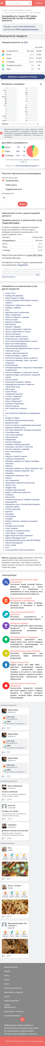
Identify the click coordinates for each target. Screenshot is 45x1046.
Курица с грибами (13, 307)
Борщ (7, 454)
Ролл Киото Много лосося (16, 336)
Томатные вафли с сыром (16, 355)
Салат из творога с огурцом (17, 317)
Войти (39, 3)
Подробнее (22, 265)
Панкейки (9, 473)
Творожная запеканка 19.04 (17, 475)
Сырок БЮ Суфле (35, 12)
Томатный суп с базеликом (17, 339)
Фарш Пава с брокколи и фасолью (20, 483)
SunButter (9, 495)
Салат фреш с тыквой (14, 533)
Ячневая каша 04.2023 (14, 526)
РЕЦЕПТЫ (7, 971)
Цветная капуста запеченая (17, 312)
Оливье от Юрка (12, 418)
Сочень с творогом (13, 396)
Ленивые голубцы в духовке (17, 444)
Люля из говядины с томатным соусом (21, 372)
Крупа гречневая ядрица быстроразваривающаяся (16, 344)
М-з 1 (7, 547)
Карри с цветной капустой (16, 353)
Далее (22, 204)
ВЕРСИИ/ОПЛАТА (9, 1007)
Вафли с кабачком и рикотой (17, 492)
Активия (8, 519)
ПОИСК (6, 984)
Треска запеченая (13, 334)
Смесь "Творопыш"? (13, 401)
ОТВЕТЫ (6, 996)
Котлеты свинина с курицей (17, 449)
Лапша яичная (11, 437)
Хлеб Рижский (11, 365)
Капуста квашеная (13, 442)
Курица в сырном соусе (15, 427)
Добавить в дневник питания (22, 76)
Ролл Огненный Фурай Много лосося (21, 341)
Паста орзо (10, 389)
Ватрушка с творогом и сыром (18, 305)
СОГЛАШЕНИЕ (9, 1016)
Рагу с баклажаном (13, 451)
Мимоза (8, 466)
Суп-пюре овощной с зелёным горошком (23, 430)
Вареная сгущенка (13, 322)
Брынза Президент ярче (15, 538)
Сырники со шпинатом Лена (17, 531)
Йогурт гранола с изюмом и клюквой (21, 521)
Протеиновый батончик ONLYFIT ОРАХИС (23, 540)
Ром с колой (10, 545)
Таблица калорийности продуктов (21, 10)
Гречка (8, 523)
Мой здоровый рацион (27, 29)
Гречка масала (11, 379)
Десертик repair (12, 423)
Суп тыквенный (12, 480)
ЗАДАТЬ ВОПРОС (9, 1011)
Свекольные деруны (14, 543)
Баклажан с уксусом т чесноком (19, 447)
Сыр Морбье (10, 516)
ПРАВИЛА (17, 1016)
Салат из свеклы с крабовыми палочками (23, 425)
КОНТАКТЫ (20, 1011)
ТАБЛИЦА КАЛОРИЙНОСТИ (13, 988)
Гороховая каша (12, 432)
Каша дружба (11, 502)
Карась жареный (12, 399)
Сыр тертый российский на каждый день (22, 413)
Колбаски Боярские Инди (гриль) (19, 420)
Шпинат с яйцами (13, 327)
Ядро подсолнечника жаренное (19, 535)
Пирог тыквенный (13, 315)
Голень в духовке (12, 509)
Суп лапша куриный (14, 435)
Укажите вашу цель (10, 178)
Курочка (9, 511)
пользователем (26, 26)
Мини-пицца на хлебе (14, 298)
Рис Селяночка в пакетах (16, 408)
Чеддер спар (10, 487)
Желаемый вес (8, 193)
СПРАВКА (7, 1005)
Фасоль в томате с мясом (16, 456)
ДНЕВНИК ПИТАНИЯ (10, 967)
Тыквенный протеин (14, 394)
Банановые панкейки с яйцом (18, 382)
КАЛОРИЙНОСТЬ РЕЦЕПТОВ (13, 992)
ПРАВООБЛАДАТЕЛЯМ (11, 1001)
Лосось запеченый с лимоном (18, 329)
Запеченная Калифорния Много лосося (22, 348)
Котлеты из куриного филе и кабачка (21, 358)
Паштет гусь (10, 485)
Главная (4, 10)
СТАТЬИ (6, 980)
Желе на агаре (11, 319)
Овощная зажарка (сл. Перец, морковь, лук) (24, 468)
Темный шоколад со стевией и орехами (22, 499)
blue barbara (10, 324)
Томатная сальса (12, 351)
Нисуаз (8, 478)
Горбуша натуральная (14, 459)
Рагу (7, 310)
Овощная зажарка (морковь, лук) (19, 471)
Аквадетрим (10, 439)
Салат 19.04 (10, 293)
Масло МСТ (10, 497)
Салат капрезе (11, 528)
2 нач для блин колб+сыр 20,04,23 (19, 550)
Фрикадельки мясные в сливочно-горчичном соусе (20, 385)
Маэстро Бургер (12, 406)
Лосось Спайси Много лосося (17, 331)
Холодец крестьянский (15, 490)
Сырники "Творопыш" (14, 403)
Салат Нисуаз (11, 391)
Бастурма (9, 514)
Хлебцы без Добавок (14, 295)
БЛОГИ (6, 975)
